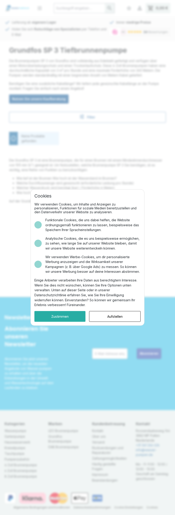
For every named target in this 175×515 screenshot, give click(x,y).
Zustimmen (60, 316)
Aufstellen (115, 316)
